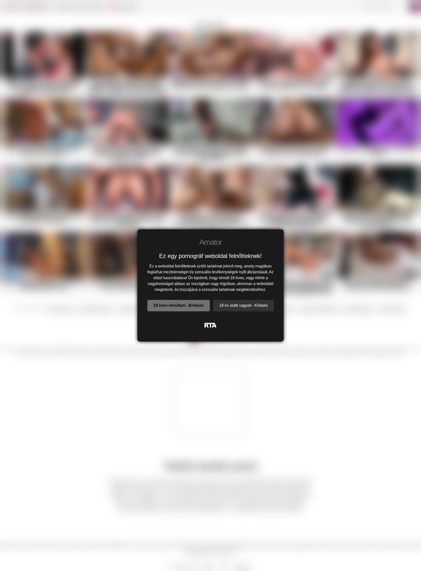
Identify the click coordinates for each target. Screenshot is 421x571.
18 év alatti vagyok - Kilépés (243, 305)
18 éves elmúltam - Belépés (178, 305)
